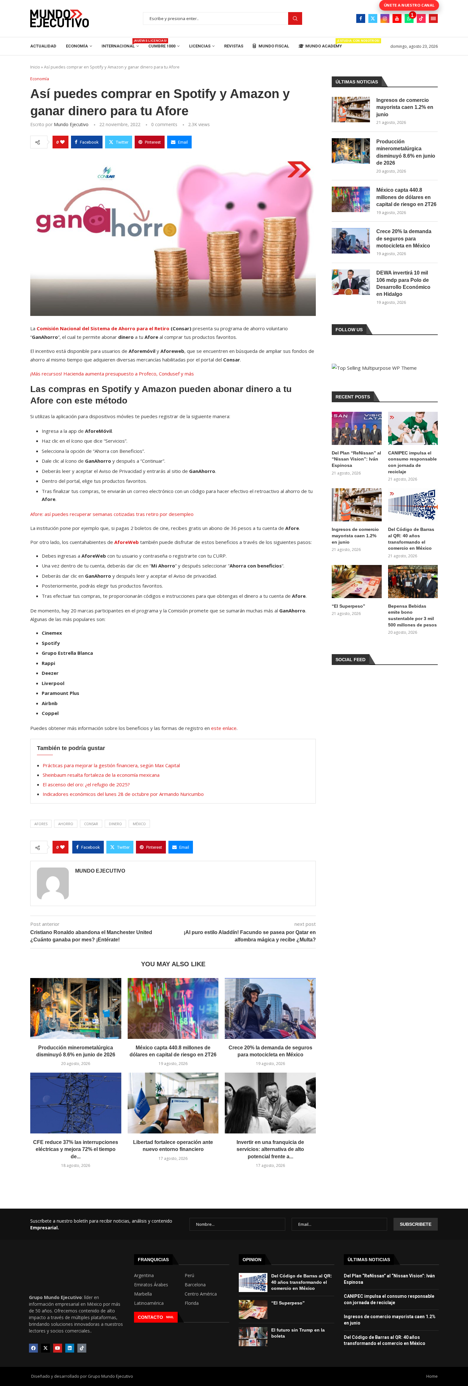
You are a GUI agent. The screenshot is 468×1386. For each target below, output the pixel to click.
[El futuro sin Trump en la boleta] (253, 1336)
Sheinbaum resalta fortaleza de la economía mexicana (101, 775)
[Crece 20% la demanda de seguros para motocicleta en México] (270, 1008)
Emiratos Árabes (151, 1284)
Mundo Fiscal (273, 46)
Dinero (115, 823)
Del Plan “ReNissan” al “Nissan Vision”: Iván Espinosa (356, 459)
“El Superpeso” (348, 606)
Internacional (120, 43)
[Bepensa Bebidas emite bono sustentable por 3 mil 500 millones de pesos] (413, 581)
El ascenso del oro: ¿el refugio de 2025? (86, 784)
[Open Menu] (433, 18)
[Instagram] (384, 18)
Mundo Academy (323, 43)
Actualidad (43, 46)
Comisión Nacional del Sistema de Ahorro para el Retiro (103, 328)
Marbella (143, 1294)
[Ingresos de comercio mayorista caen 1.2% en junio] (351, 109)
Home (432, 1376)
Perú (189, 1275)
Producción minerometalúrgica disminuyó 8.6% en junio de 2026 (405, 152)
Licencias (199, 46)
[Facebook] (360, 18)
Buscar (295, 18)
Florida (192, 1303)
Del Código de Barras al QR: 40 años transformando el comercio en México (411, 539)
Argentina (144, 1275)
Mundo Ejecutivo (71, 124)
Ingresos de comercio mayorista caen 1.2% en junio (404, 107)
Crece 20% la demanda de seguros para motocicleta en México (403, 238)
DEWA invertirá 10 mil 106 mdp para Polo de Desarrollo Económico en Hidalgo (403, 283)
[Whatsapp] (409, 18)
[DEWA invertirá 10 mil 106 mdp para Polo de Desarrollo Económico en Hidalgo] (351, 282)
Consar (91, 823)
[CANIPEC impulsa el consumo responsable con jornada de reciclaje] (413, 428)
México (139, 823)
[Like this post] (62, 142)
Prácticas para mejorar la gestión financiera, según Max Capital (111, 765)
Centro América (201, 1294)
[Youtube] (397, 18)
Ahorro (65, 823)
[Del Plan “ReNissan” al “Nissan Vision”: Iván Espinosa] (356, 428)
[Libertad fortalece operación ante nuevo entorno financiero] (173, 1103)
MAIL (170, 1317)
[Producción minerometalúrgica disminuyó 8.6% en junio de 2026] (75, 1008)
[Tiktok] (421, 18)
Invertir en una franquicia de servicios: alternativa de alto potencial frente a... (270, 1149)
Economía (77, 46)
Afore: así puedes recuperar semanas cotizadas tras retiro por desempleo (112, 514)
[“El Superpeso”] (356, 581)
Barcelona (195, 1284)
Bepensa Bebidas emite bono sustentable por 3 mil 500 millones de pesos (412, 615)
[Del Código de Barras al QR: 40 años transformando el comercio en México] (413, 504)
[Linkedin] (69, 1348)
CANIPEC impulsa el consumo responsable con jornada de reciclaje (412, 462)
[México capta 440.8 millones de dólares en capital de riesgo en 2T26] (173, 1008)
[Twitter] (372, 18)
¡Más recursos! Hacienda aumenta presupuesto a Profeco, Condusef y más (112, 373)
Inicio (35, 67)
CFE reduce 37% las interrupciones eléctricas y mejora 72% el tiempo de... (75, 1149)
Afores (40, 823)
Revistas (233, 46)
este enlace (224, 728)
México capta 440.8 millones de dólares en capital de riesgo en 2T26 (406, 197)
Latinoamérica (149, 1303)
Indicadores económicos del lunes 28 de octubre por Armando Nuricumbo (123, 794)
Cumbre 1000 (161, 46)
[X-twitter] (45, 1348)
